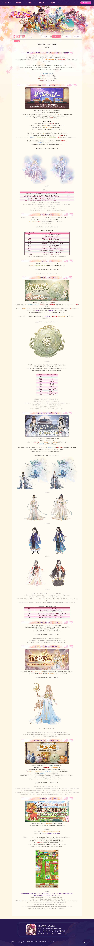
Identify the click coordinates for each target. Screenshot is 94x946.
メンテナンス (77, 36)
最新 (45, 36)
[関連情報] (18, 2)
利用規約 (12, 941)
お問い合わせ (52, 941)
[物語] (30, 2)
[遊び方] (53, 2)
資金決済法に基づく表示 (43, 941)
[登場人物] (41, 2)
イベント (56, 36)
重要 (67, 36)
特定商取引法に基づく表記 (31, 941)
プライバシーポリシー (20, 941)
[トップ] (7, 2)
